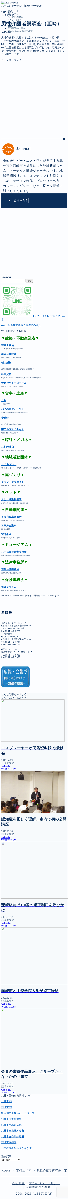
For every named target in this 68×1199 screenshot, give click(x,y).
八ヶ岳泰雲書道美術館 (14, 551)
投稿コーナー (15, 58)
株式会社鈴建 (8, 354)
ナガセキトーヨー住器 (14, 382)
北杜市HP (6, 1101)
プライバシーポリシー (44, 1183)
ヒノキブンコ (8, 464)
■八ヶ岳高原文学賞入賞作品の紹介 (21, 325)
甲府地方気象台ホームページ (17, 1113)
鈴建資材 (6, 374)
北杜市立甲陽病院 (11, 1119)
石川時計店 (7, 446)
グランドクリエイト (12, 482)
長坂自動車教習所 (11, 517)
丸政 (3, 400)
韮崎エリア (13, 11)
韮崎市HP (6, 1107)
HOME (6, 1170)
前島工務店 (7, 345)
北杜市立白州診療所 (12, 1136)
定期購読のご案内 (16, 28)
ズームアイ (14, 48)
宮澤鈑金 (6, 534)
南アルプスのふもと (12, 429)
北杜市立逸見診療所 (12, 1130)
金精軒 (5, 417)
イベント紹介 (14, 19)
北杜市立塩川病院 (11, 1124)
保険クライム (8, 587)
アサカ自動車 (8, 525)
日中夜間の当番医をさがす (16, 1148)
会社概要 (18, 1183)
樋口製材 (6, 362)
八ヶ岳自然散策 (15, 17)
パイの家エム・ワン (12, 409)
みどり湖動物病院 (11, 499)
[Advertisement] (34, 96)
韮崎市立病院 (8, 1142)
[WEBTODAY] (10, 2)
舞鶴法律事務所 (10, 569)
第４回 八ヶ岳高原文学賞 (20, 31)
